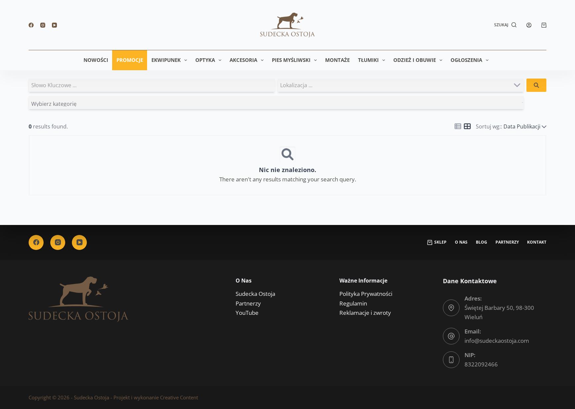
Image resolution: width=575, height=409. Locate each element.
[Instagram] (42, 25)
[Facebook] (31, 25)
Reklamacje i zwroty (365, 312)
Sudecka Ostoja (255, 294)
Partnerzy (507, 242)
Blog (481, 242)
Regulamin (353, 303)
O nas (461, 242)
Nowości (96, 60)
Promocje (129, 60)
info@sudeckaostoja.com (497, 340)
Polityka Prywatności (365, 294)
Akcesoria (243, 60)
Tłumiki (368, 60)
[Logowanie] (528, 25)
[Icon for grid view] (467, 126)
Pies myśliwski (291, 60)
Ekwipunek (166, 60)
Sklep (440, 242)
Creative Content (179, 397)
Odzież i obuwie (414, 60)
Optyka (205, 60)
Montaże (337, 60)
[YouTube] (54, 25)
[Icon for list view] (458, 126)
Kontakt (536, 242)
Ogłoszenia (466, 60)
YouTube (247, 312)
